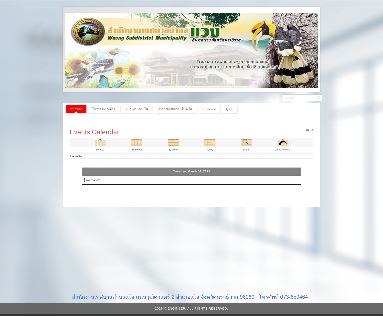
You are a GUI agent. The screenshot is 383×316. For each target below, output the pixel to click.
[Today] (209, 142)
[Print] (307, 130)
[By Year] (100, 142)
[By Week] (173, 142)
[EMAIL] (311, 130)
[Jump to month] (283, 142)
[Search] (246, 142)
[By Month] (136, 142)
